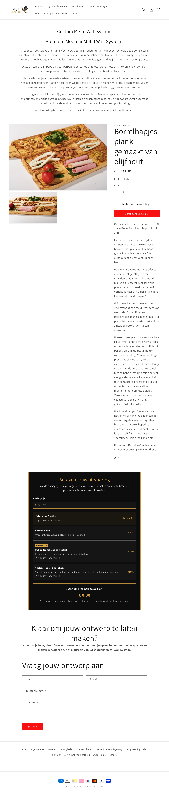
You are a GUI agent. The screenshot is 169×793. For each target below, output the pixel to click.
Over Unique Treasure (105, 754)
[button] (50, 13)
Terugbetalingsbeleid (137, 749)
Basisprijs (39, 498)
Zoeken (23, 749)
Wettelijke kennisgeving (109, 749)
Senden (32, 726)
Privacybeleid (67, 749)
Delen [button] (121, 458)
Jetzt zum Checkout (137, 213)
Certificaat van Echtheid (77, 754)
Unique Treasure (79, 787)
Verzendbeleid (85, 749)
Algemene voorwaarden (44, 749)
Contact (56, 754)
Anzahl (117, 185)
